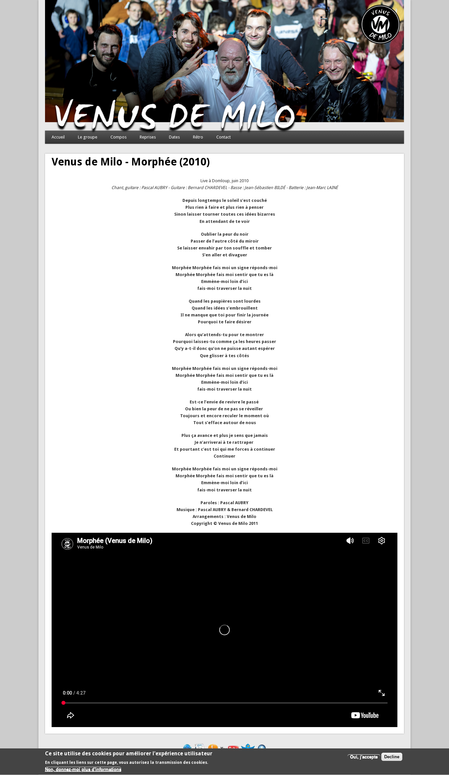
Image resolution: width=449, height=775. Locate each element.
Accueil (58, 137)
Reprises (148, 137)
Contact (223, 137)
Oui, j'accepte (364, 757)
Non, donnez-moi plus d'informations (83, 769)
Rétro (198, 137)
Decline (391, 757)
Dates (174, 137)
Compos (118, 137)
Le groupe (87, 137)
